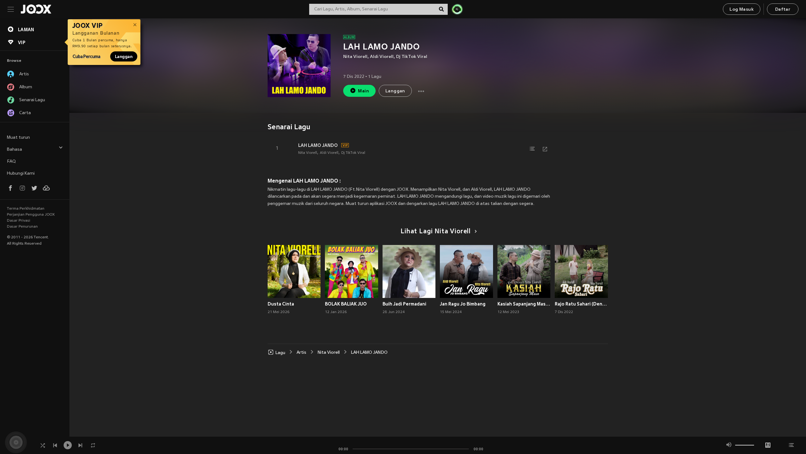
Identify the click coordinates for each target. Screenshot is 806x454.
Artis (301, 352)
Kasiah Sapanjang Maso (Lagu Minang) (524, 303)
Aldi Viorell (382, 57)
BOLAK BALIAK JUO (346, 303)
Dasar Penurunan (22, 226)
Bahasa (14, 149)
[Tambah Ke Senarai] (532, 149)
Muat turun (18, 137)
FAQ (11, 161)
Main (363, 91)
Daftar (782, 9)
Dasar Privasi (18, 220)
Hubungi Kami (21, 173)
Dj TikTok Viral (411, 57)
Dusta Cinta (281, 303)
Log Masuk (741, 9)
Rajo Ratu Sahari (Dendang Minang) (581, 303)
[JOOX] (36, 9)
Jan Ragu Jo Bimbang (462, 303)
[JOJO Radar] (457, 9)
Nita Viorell (355, 57)
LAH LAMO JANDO (318, 145)
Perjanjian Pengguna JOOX (31, 214)
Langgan (124, 56)
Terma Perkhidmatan (25, 209)
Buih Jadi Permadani (404, 303)
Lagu (280, 352)
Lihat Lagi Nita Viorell (435, 231)
